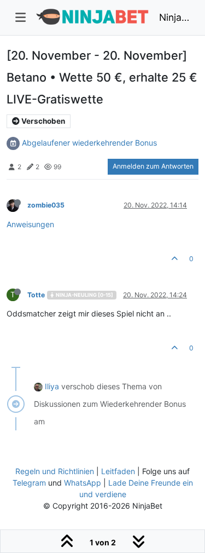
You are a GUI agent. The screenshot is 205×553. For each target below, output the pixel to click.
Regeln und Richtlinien (54, 471)
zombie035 (46, 205)
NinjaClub (174, 17)
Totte (36, 295)
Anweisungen (30, 224)
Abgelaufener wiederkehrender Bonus (89, 142)
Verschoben (42, 121)
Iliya (52, 386)
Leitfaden (118, 471)
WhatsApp (82, 482)
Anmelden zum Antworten (153, 166)
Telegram (29, 482)
